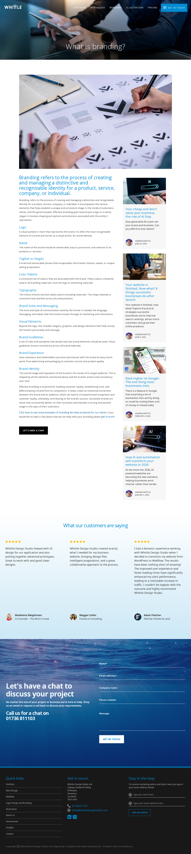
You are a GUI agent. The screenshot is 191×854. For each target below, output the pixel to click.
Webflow (10, 796)
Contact (9, 833)
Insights (10, 827)
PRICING (152, 7)
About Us (10, 815)
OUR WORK (80, 7)
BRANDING (116, 7)
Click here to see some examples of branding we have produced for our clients (63, 412)
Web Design (12, 790)
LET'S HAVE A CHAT (33, 430)
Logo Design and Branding (18, 802)
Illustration (11, 809)
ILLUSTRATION (134, 7)
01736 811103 (79, 806)
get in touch (108, 416)
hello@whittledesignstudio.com (90, 810)
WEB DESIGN (98, 7)
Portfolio (10, 784)
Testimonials (12, 821)
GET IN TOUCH (176, 7)
